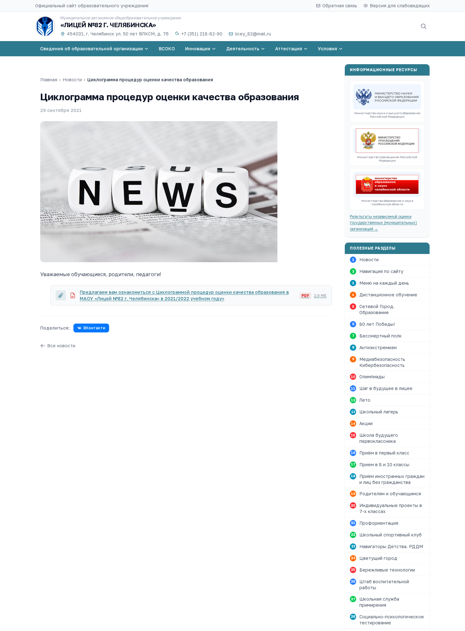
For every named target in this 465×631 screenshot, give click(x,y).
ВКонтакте (94, 327)
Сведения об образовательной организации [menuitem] (91, 48)
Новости (72, 79)
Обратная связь (339, 5)
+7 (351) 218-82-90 (201, 33)
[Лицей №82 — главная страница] (45, 26)
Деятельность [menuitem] (242, 48)
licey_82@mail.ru (253, 33)
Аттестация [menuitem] (288, 48)
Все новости (61, 345)
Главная (48, 79)
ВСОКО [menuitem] (167, 48)
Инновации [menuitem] (197, 48)
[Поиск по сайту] (423, 26)
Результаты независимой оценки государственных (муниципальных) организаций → (383, 222)
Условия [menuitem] (327, 48)
